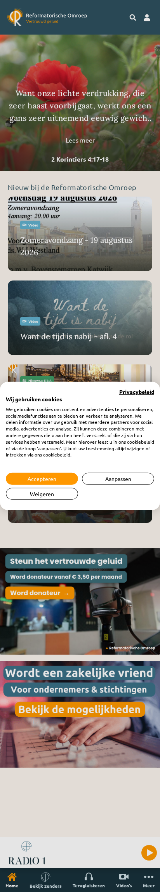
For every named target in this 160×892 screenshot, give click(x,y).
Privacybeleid (136, 392)
